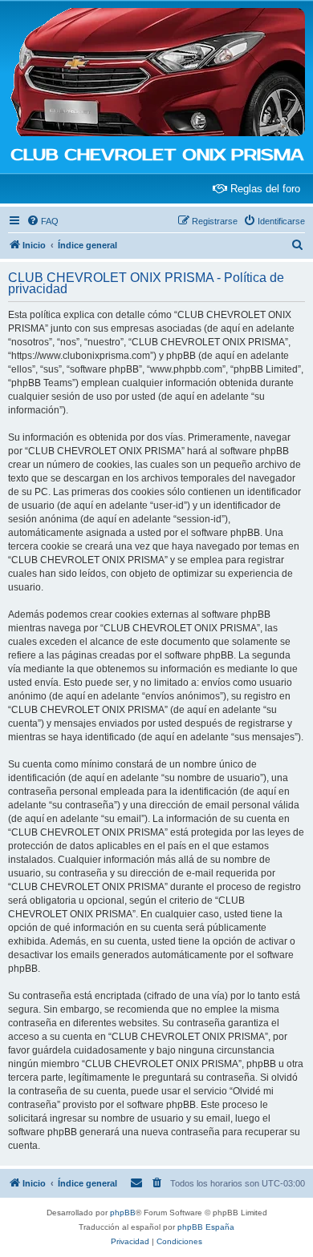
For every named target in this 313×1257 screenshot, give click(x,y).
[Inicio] (156, 73)
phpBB (123, 1212)
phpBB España (205, 1227)
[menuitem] (42, 221)
